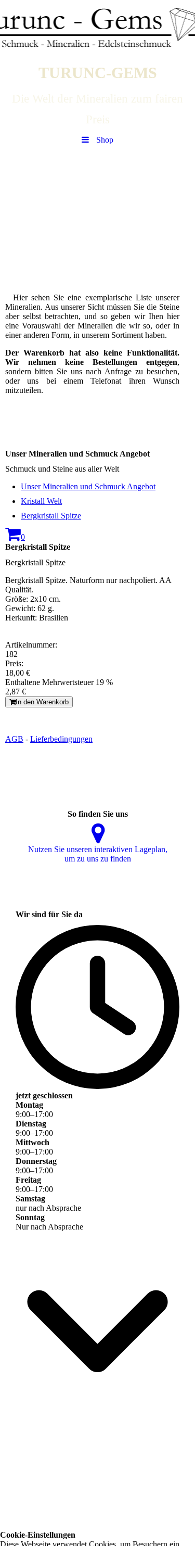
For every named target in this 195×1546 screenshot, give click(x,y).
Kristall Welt (41, 501)
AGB (14, 738)
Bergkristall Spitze (51, 515)
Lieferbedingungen (61, 738)
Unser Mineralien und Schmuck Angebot (88, 486)
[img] (97, 28)
